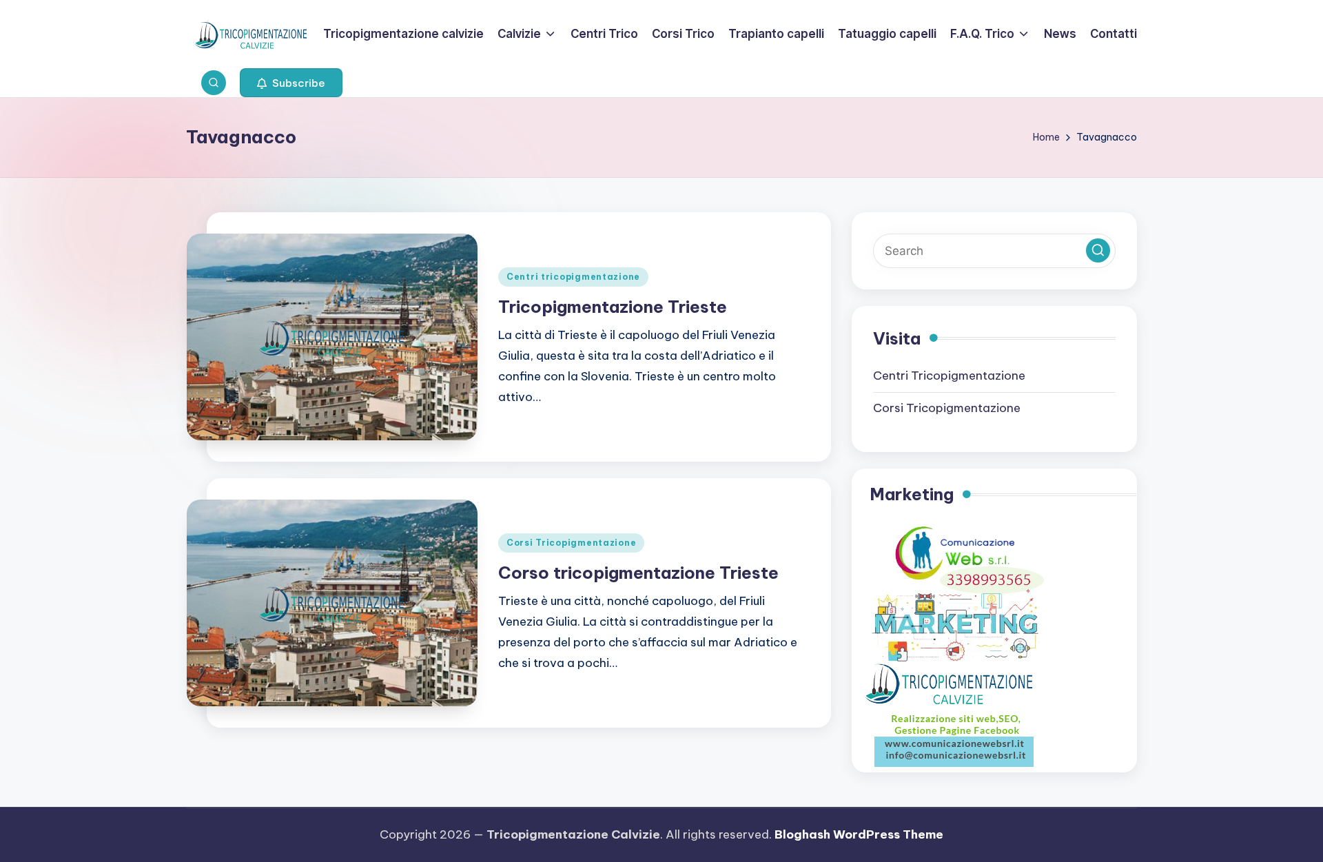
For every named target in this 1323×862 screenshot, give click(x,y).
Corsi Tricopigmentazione (571, 542)
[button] (291, 82)
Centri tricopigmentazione (573, 276)
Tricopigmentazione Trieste (612, 306)
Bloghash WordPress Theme (859, 834)
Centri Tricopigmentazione (949, 375)
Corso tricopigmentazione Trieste (638, 572)
